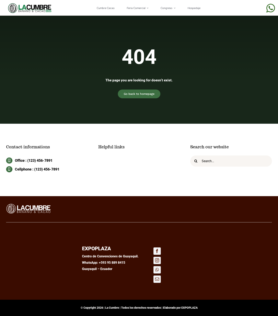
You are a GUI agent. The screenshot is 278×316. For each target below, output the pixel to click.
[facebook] (157, 251)
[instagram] (157, 260)
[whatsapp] (270, 8)
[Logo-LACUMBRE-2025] (29, 5)
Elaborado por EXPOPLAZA (180, 307)
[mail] (157, 279)
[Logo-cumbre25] (28, 205)
